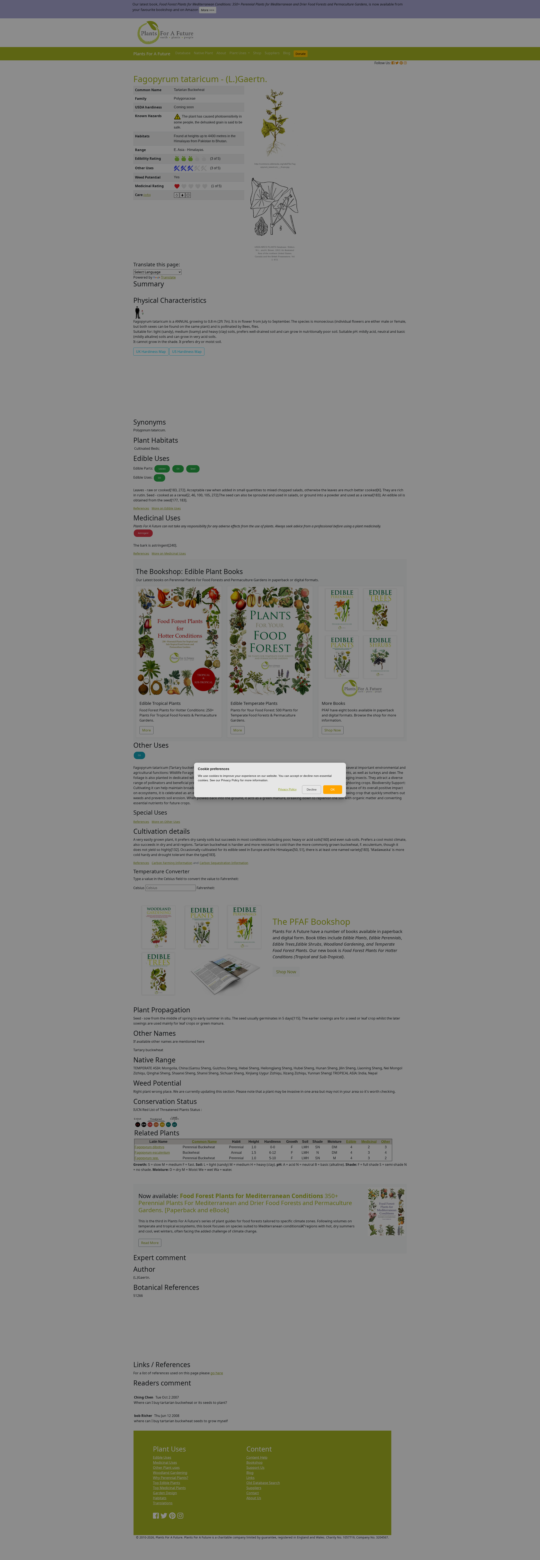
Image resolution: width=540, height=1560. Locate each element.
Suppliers (272, 53)
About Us (253, 1498)
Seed (192, 468)
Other (385, 1141)
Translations (163, 1503)
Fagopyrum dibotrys (149, 1147)
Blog (286, 53)
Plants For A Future (151, 54)
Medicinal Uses (165, 1462)
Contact (252, 1493)
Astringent (143, 533)
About (221, 53)
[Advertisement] (386, 157)
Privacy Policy (287, 789)
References (141, 508)
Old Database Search (263, 1482)
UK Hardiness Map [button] (151, 351)
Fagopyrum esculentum (152, 1152)
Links (250, 1477)
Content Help (256, 1457)
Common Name (204, 1141)
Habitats (159, 1498)
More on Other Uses (166, 822)
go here (217, 1373)
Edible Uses (162, 1457)
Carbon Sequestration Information (224, 863)
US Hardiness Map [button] (187, 351)
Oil (178, 468)
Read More (150, 1242)
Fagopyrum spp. (147, 1158)
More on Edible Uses (166, 508)
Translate (168, 277)
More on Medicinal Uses (169, 553)
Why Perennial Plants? (170, 1477)
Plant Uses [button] (238, 53)
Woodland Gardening (170, 1472)
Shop (257, 53)
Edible (351, 1141)
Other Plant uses (166, 1467)
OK (333, 789)
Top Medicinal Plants (169, 1488)
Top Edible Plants (166, 1482)
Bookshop (254, 1462)
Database (182, 53)
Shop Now (332, 730)
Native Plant (203, 53)
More (146, 730)
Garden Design (165, 1493)
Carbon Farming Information (172, 863)
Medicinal (369, 1141)
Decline (312, 789)
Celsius (138, 888)
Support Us (255, 1467)
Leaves (162, 468)
